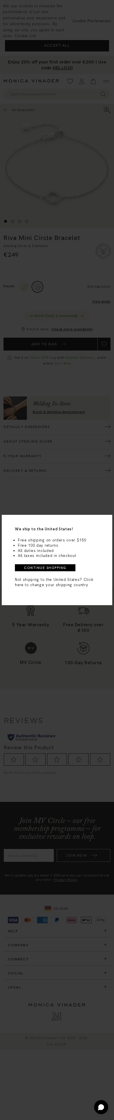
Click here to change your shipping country (54, 582)
